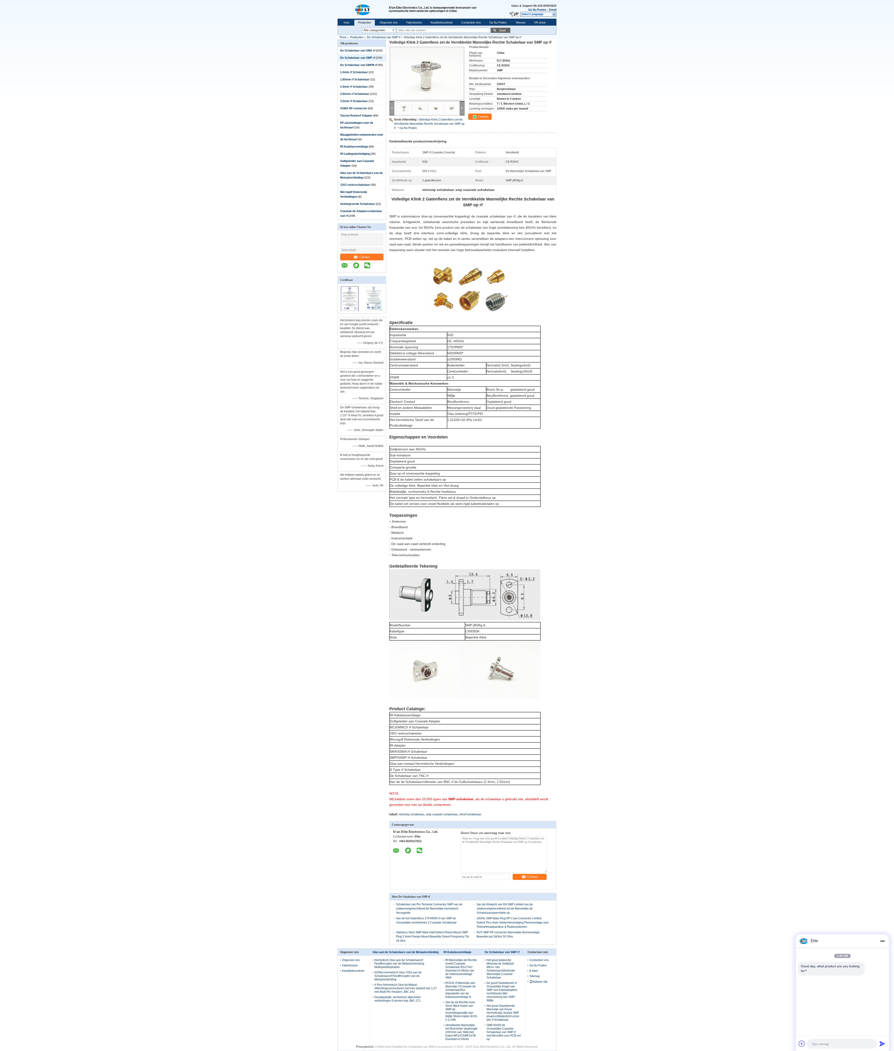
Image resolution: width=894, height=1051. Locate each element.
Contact (364, 257)
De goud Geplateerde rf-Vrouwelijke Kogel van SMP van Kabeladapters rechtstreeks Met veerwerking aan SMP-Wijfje (502, 991)
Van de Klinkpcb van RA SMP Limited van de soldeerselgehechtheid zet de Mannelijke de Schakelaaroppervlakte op (505, 908)
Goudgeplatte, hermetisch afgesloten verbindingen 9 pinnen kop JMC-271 (397, 999)
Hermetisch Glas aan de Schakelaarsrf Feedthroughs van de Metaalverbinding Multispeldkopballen (399, 963)
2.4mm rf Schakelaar (354, 86)
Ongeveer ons (389, 22)
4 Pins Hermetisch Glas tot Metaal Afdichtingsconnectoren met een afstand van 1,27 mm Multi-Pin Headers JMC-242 (405, 988)
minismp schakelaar (411, 814)
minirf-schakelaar (470, 814)
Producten (364, 22)
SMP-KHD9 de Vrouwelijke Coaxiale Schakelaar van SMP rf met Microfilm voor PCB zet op (504, 1032)
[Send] (882, 1043)
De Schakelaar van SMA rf (357, 50)
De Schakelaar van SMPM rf (358, 65)
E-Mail (533, 970)
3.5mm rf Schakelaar (354, 101)
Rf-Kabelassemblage (354, 146)
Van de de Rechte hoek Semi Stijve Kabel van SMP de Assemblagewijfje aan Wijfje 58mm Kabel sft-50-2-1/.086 (461, 1011)
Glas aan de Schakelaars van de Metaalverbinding (405, 952)
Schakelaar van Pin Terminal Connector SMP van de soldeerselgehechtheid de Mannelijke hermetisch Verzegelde (429, 908)
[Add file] (802, 1043)
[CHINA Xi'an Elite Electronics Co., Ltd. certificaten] (350, 310)
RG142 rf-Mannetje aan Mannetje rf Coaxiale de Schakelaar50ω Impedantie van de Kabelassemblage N (460, 990)
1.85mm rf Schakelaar (354, 79)
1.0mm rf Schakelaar (354, 72)
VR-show (540, 22)
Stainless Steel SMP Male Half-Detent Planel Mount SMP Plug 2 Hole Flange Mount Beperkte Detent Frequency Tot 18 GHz (432, 936)
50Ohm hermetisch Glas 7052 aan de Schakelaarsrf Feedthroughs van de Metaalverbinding (398, 976)
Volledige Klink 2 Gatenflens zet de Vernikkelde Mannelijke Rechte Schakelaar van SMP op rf (429, 124)
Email (552, 9)
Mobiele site (540, 981)
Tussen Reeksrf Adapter (356, 115)
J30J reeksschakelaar (355, 184)
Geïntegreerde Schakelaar (357, 204)
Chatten (482, 116)
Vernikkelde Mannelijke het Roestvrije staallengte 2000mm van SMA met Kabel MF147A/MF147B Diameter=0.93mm (461, 1032)
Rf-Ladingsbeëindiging (355, 153)
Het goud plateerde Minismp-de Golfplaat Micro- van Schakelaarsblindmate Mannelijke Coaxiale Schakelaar (501, 968)
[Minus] (882, 941)
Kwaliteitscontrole (441, 22)
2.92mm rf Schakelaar (354, 94)
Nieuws (520, 22)
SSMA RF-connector (353, 108)
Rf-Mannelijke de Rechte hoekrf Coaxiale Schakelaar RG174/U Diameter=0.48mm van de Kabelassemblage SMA (461, 968)
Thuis (342, 37)
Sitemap (534, 976)
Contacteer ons (471, 22)
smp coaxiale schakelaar (441, 814)
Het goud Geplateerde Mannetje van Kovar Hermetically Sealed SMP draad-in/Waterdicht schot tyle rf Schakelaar (503, 1012)
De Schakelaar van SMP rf (383, 37)
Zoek (502, 30)
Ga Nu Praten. (537, 9)
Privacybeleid (364, 1046)
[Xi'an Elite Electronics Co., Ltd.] (363, 9)
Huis (346, 22)
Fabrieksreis (414, 22)
